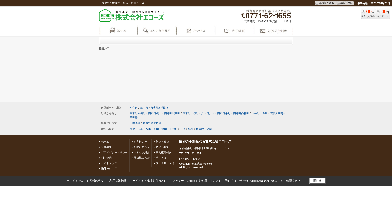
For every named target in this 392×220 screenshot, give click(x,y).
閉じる (317, 180)
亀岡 (164, 128)
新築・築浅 (162, 141)
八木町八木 (208, 113)
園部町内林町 (241, 113)
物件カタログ (109, 168)
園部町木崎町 (138, 113)
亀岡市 (144, 107)
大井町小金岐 (260, 113)
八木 (148, 128)
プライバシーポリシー (114, 152)
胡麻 (209, 128)
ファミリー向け (165, 163)
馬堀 (190, 128)
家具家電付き (164, 152)
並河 (182, 128)
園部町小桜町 (191, 113)
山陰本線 (135, 122)
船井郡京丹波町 (160, 107)
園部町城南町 (172, 113)
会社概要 (106, 146)
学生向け (161, 157)
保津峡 (200, 128)
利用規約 (106, 157)
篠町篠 (134, 117)
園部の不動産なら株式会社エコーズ (205, 141)
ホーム (105, 141)
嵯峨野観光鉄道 (152, 122)
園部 (132, 128)
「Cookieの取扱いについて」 (264, 180)
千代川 (173, 128)
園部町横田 (154, 113)
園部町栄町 (224, 113)
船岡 (156, 128)
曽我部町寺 (277, 113)
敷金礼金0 (162, 146)
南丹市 (134, 107)
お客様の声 (140, 141)
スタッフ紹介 (142, 152)
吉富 (140, 128)
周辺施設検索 (142, 157)
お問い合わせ (142, 146)
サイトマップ (109, 163)
